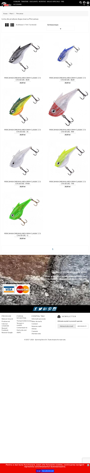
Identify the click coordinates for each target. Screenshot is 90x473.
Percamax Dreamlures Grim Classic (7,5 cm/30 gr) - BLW (67, 79)
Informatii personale (39, 319)
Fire (62, 1)
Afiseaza (7, 62)
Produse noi (6, 321)
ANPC (19, 332)
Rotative (42, 1)
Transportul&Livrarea (24, 321)
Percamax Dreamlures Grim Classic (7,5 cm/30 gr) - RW (67, 131)
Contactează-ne (22, 327)
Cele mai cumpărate (5, 325)
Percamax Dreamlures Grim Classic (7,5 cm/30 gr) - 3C (22, 131)
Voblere (16, 1)
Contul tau (38, 316)
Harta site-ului (22, 330)
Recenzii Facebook (5, 329)
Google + (47, 308)
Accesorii (17, 4)
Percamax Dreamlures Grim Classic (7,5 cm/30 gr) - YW (67, 182)
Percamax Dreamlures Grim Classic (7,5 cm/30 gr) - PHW (22, 182)
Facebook (38, 308)
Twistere (24, 1)
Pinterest (52, 308)
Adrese (34, 329)
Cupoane (35, 331)
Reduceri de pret (7, 319)
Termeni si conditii (20, 324)
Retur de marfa (37, 321)
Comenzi (35, 324)
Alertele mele (36, 333)
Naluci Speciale (53, 1)
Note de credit (36, 326)
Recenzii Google (7, 332)
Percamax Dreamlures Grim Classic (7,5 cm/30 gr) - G (22, 234)
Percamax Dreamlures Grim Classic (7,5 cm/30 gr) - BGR (22, 79)
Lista (12, 25)
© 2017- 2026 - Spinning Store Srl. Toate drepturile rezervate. (45, 339)
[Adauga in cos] (43, 62)
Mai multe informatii (48, 471)
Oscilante (33, 1)
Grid (7, 25)
